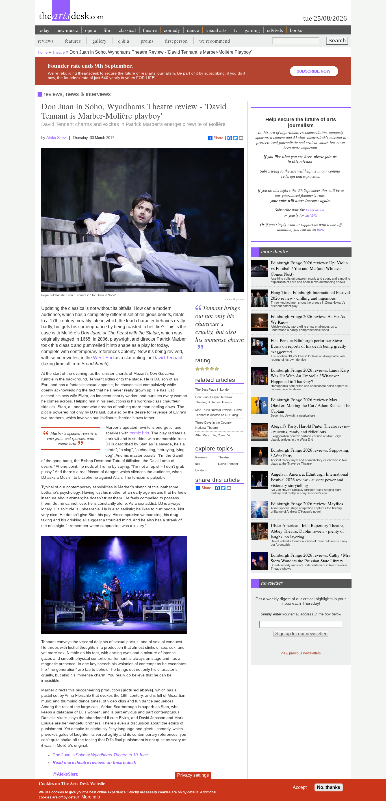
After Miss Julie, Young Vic (213, 435)
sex (197, 463)
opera (90, 30)
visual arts (216, 30)
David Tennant (168, 357)
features (73, 40)
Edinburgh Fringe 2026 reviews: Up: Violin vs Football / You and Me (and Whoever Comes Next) (309, 268)
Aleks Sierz (56, 137)
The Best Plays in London (212, 389)
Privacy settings (193, 775)
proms (147, 40)
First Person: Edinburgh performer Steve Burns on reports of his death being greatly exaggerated (308, 346)
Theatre (58, 52)
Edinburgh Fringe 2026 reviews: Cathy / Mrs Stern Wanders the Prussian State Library (310, 557)
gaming (252, 30)
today (43, 30)
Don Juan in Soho (100, 754)
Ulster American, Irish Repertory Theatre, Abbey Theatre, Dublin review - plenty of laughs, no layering (307, 531)
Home (42, 52)
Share (218, 138)
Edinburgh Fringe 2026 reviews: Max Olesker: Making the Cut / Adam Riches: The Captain (310, 405)
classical (127, 30)
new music (67, 30)
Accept (300, 787)
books (296, 30)
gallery (99, 40)
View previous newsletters (301, 653)
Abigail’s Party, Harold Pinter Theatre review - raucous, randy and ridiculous (310, 428)
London (200, 470)
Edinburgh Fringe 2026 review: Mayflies (307, 503)
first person (176, 40)
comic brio (139, 432)
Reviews (201, 457)
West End (103, 357)
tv (236, 30)
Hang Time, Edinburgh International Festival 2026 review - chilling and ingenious (310, 295)
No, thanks (328, 787)
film (107, 30)
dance (193, 30)
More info (90, 797)
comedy (172, 30)
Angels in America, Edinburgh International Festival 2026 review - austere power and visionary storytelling (309, 479)
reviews (45, 40)
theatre (150, 30)
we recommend (214, 40)
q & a (123, 40)
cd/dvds (275, 30)
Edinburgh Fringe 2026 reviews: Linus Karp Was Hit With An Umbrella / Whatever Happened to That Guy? (310, 375)
